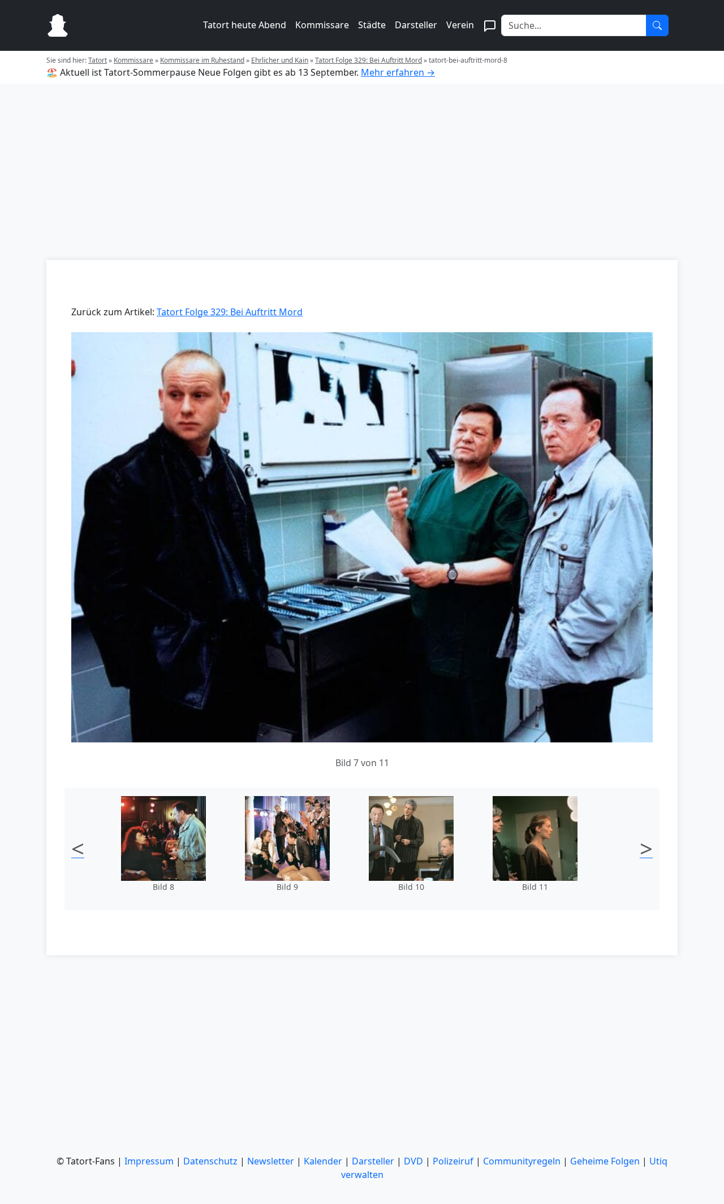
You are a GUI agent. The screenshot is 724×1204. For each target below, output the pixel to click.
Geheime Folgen (605, 1161)
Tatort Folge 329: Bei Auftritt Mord (368, 60)
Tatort (97, 60)
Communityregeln (522, 1161)
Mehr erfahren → (398, 72)
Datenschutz (210, 1161)
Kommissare (322, 25)
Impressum (149, 1161)
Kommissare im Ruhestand (202, 60)
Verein (460, 25)
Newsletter (270, 1161)
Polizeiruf (453, 1161)
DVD (413, 1161)
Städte (372, 25)
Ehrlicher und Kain (279, 60)
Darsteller (416, 25)
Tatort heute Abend (244, 25)
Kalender (323, 1161)
